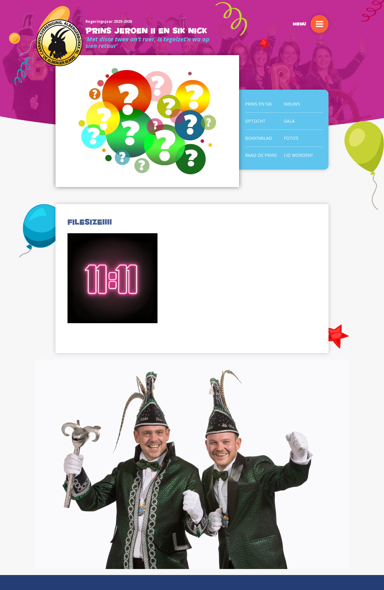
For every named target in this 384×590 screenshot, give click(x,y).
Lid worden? (298, 155)
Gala (289, 121)
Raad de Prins (261, 155)
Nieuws (292, 104)
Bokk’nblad (258, 138)
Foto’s (291, 138)
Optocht (255, 121)
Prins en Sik (258, 104)
